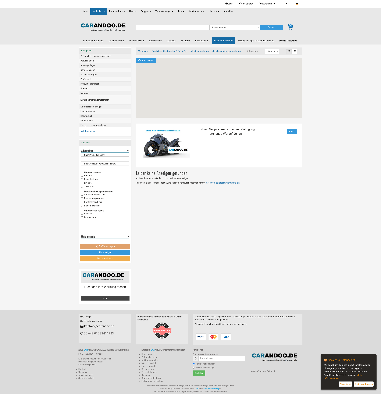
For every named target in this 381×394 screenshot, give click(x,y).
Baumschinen (155, 40)
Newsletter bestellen (205, 364)
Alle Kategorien (88, 131)
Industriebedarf (202, 40)
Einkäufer (88, 183)
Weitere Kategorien (288, 40)
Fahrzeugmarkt (149, 366)
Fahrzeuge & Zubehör (93, 40)
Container (171, 40)
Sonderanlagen (88, 70)
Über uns (213, 11)
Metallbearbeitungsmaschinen (226, 51)
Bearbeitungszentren (94, 198)
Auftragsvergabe (150, 360)
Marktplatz (98, 11)
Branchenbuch (116, 11)
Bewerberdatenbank (151, 378)
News (132, 11)
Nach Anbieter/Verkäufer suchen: (100, 164)
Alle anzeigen (105, 252)
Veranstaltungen (163, 11)
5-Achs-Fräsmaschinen (95, 194)
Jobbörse (146, 375)
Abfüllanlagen (87, 61)
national (88, 213)
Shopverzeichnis (86, 378)
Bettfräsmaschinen (93, 202)
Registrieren (247, 4)
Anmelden (228, 11)
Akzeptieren (345, 384)
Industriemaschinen (223, 40)
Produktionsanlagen (90, 84)
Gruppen (145, 11)
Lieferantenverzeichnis (152, 381)
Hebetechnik (86, 116)
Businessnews (148, 369)
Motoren (85, 93)
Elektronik (185, 40)
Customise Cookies (364, 384)
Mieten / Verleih (149, 363)
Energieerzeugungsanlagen (94, 125)
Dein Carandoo (196, 11)
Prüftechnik (86, 79)
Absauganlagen (88, 65)
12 (274, 371)
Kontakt (82, 369)
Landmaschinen (116, 40)
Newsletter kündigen (205, 367)
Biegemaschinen (92, 206)
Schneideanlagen (89, 74)
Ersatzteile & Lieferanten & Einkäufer (169, 51)
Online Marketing (149, 357)
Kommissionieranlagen (91, 107)
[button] (288, 3)
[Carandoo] (276, 358)
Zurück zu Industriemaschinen (96, 56)
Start (85, 11)
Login (230, 4)
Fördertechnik (87, 120)
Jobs (180, 11)
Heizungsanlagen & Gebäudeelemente (256, 40)
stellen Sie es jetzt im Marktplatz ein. (223, 183)
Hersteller (88, 175)
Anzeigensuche (85, 375)
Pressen (84, 88)
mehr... (292, 131)
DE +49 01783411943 (98, 333)
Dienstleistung (91, 179)
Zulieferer (89, 186)
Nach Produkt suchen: (94, 155)
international (90, 217)
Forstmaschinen (136, 40)
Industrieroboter (88, 111)
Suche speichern (105, 258)
